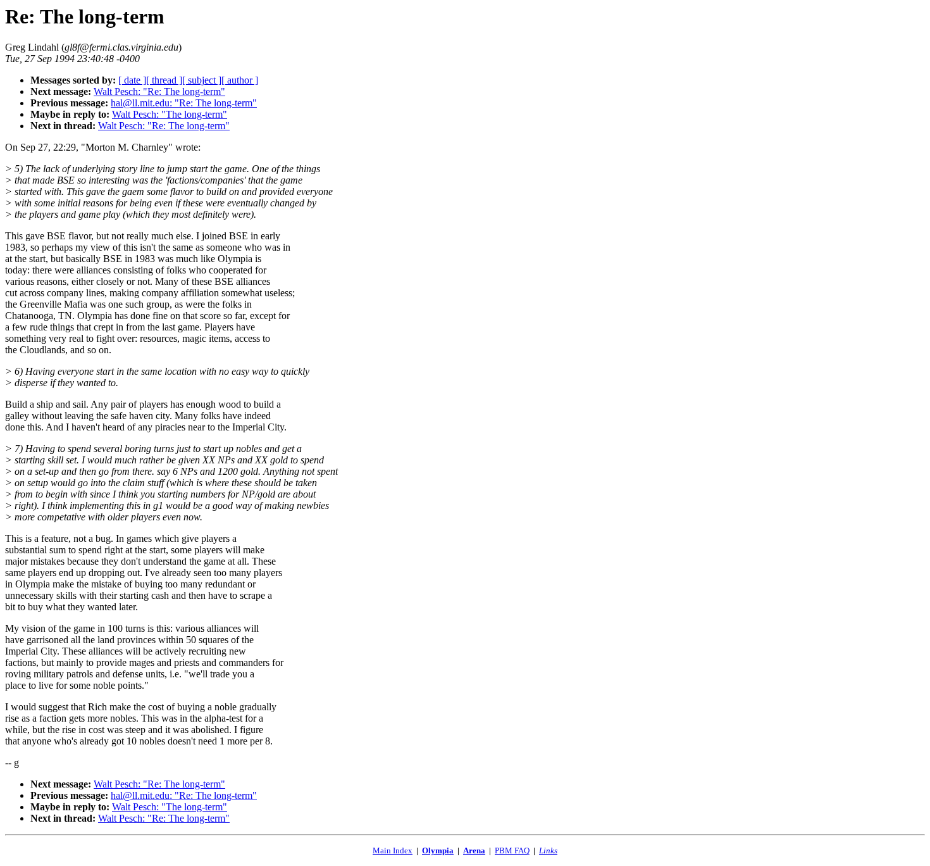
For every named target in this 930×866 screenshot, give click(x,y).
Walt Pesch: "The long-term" (169, 114)
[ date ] (132, 80)
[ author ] (239, 80)
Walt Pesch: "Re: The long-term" (159, 91)
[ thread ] (164, 80)
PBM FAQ (512, 850)
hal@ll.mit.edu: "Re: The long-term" (184, 102)
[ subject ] (201, 80)
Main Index (392, 850)
